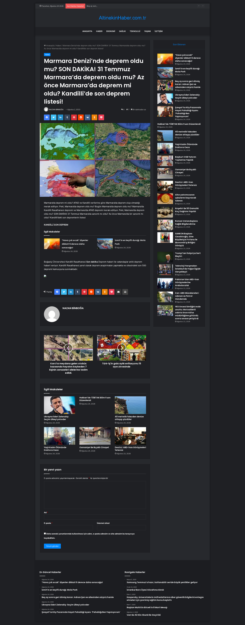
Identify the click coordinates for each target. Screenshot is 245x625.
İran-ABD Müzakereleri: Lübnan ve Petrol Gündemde (187, 296)
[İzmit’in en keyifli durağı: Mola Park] (105, 243)
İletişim (159, 31)
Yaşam (147, 31)
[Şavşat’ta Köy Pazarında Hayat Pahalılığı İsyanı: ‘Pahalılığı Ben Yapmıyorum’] (165, 111)
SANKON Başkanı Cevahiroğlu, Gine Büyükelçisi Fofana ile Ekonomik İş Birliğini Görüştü (186, 239)
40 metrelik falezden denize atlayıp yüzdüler (129, 418)
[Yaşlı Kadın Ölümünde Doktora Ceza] (59, 436)
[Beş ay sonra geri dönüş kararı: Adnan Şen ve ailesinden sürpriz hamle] (165, 85)
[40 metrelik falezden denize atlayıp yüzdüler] (130, 405)
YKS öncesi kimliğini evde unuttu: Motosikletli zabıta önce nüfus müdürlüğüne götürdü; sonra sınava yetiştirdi (188, 312)
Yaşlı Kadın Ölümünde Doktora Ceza (55, 448)
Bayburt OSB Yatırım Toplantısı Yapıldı (185, 158)
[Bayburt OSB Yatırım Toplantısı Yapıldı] (165, 161)
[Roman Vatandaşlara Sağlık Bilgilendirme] (165, 225)
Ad (46, 512)
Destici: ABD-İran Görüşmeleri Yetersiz (130, 448)
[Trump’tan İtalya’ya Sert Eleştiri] (165, 257)
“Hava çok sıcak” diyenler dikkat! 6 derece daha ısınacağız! (75, 244)
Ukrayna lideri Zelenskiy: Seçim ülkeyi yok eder (56, 418)
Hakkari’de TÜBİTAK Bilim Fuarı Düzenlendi (95, 399)
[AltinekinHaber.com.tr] (122, 17)
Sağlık (122, 31)
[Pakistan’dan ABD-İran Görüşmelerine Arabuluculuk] (165, 283)
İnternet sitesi (103, 523)
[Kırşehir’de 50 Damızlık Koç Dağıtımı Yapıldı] (165, 212)
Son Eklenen (179, 44)
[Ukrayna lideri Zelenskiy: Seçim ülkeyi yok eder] (59, 405)
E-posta (48, 523)
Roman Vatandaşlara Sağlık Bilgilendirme (186, 222)
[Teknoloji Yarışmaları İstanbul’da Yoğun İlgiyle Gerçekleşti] (165, 269)
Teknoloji (135, 31)
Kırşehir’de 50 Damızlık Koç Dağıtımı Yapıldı (187, 210)
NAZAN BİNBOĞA (56, 109)
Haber (99, 31)
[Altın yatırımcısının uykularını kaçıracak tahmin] (165, 198)
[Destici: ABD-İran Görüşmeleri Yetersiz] (130, 436)
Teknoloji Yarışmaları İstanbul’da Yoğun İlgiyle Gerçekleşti (187, 268)
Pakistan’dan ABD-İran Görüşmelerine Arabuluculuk (187, 282)
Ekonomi (110, 31)
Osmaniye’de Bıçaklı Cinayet (94, 447)
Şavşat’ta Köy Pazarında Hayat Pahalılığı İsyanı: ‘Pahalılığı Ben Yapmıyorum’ (188, 112)
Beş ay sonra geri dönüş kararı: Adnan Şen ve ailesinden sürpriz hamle (118, 6)
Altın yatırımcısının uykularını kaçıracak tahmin (185, 197)
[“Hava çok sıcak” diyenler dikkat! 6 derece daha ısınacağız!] (52, 243)
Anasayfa (87, 31)
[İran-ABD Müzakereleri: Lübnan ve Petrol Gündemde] (165, 297)
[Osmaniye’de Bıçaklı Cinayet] (95, 436)
